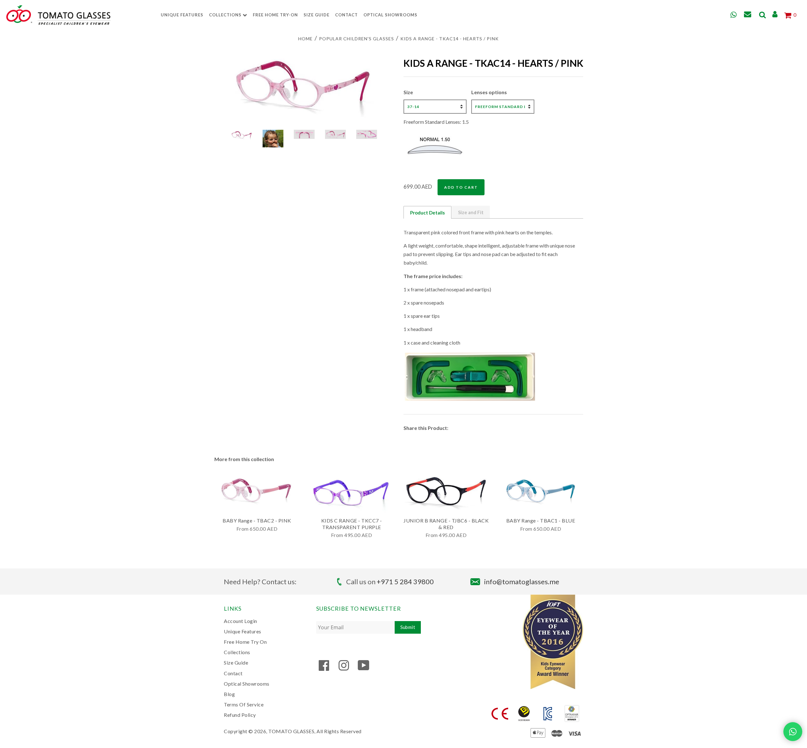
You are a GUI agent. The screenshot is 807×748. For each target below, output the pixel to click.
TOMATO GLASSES (291, 731)
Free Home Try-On (275, 14)
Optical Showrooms (390, 14)
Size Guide (316, 14)
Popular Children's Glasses (356, 38)
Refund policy (240, 715)
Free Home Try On (245, 642)
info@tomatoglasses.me (521, 581)
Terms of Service (244, 704)
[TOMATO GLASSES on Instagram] (343, 668)
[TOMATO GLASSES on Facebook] (324, 668)
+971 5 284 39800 (405, 581)
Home (305, 38)
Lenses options (489, 92)
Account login (240, 621)
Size (408, 92)
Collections (226, 14)
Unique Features (182, 14)
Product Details (427, 212)
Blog (229, 694)
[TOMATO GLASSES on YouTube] (364, 668)
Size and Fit (471, 212)
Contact (346, 14)
